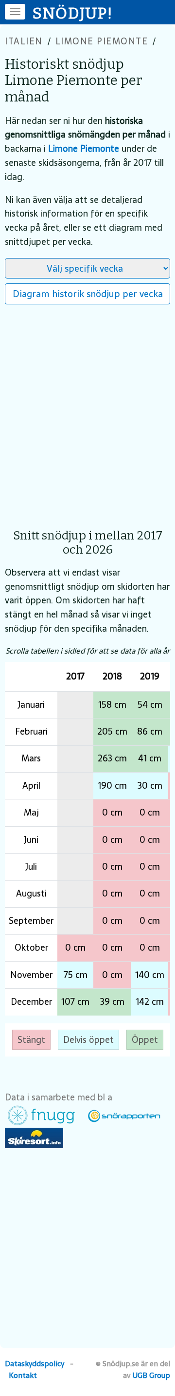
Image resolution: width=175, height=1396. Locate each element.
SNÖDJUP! (73, 13)
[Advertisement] (87, 411)
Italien (24, 41)
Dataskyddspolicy (34, 1363)
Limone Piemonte (101, 41)
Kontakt (23, 1375)
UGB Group (151, 1375)
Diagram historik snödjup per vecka (88, 293)
